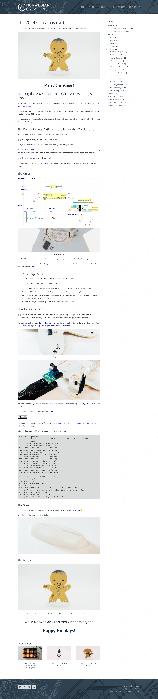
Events (111, 37)
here (46, 298)
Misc (109, 34)
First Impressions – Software (119, 31)
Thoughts (112, 43)
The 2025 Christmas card (59, 664)
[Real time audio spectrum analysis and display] (30, 653)
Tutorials (111, 94)
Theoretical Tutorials (116, 106)
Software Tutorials (116, 103)
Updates (112, 46)
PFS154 (96, 111)
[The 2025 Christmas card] (59, 653)
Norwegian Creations (25, 106)
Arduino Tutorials (115, 97)
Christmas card (67, 29)
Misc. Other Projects (116, 88)
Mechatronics (114, 82)
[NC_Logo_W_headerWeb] (34, 7)
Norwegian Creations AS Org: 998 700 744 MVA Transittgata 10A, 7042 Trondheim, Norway (124, 689)
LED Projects (77, 29)
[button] (136, 7)
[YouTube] (24, 687)
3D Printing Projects (55, 29)
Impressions (112, 25)
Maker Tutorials (115, 100)
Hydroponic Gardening (117, 73)
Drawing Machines (117, 85)
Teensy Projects (116, 70)
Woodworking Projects (117, 91)
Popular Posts (114, 40)
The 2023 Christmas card (88, 664)
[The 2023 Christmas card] (88, 653)
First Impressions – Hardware (119, 28)
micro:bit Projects (117, 64)
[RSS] (34, 687)
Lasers (111, 76)
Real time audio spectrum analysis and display (30, 665)
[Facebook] (20, 687)
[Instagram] (29, 687)
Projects (83, 29)
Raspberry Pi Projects (118, 67)
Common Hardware (116, 58)
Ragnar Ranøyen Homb (37, 29)
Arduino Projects (117, 61)
